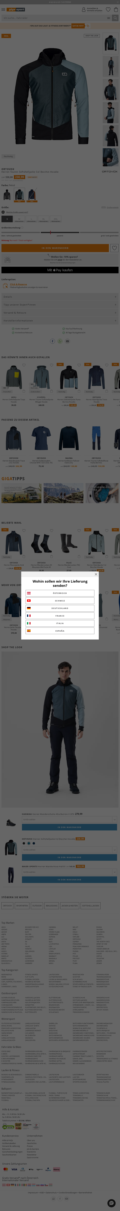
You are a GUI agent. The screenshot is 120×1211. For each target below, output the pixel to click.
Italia (60, 623)
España (59, 631)
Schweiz (60, 600)
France (59, 615)
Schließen (96, 574)
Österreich (60, 593)
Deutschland (60, 608)
